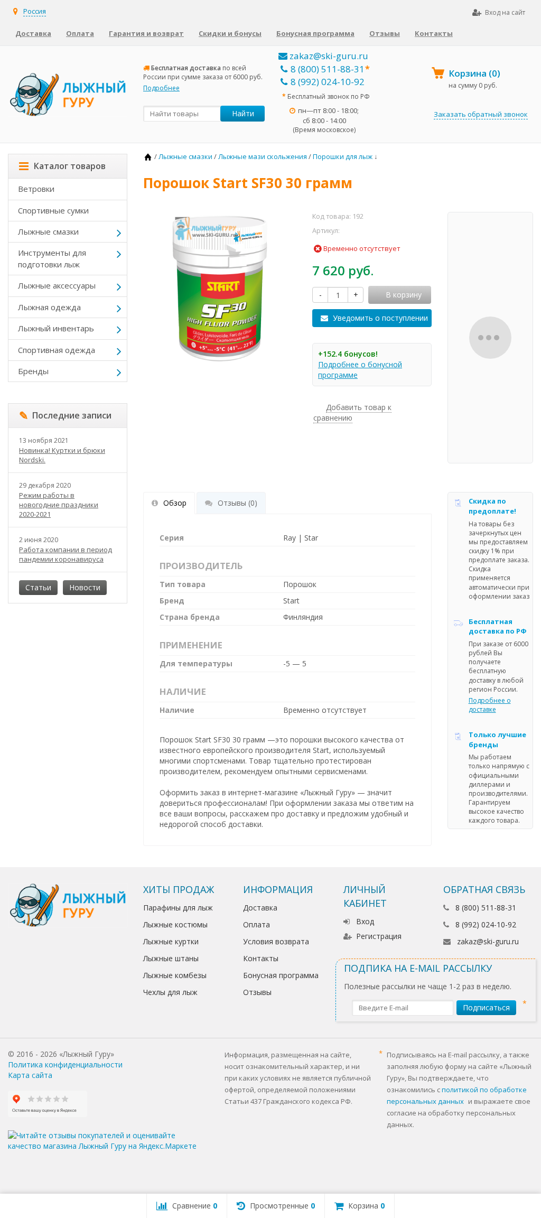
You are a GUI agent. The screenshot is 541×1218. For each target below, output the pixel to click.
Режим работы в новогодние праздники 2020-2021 (58, 504)
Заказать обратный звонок (481, 114)
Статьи (38, 587)
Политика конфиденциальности (65, 1064)
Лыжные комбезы (175, 975)
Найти (243, 113)
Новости (84, 587)
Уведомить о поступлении (380, 318)
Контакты (434, 33)
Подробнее (161, 87)
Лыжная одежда (49, 307)
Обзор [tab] (174, 503)
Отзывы (384, 33)
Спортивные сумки (53, 210)
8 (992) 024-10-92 (328, 82)
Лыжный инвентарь (56, 328)
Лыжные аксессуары (57, 285)
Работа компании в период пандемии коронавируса (65, 554)
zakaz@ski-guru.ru (327, 56)
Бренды (33, 371)
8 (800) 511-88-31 (328, 69)
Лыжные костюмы (175, 924)
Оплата (80, 33)
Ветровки (36, 188)
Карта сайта (30, 1075)
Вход (365, 921)
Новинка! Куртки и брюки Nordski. (62, 454)
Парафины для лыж (178, 908)
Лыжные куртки (171, 941)
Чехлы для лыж (170, 992)
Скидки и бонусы (230, 33)
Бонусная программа (315, 33)
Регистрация (379, 936)
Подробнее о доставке (490, 705)
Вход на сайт (505, 12)
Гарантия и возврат (146, 33)
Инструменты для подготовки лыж (52, 258)
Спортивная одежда (56, 350)
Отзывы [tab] (237, 503)
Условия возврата (276, 941)
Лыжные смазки (48, 231)
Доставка (33, 33)
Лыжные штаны (171, 958)
